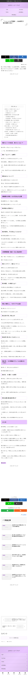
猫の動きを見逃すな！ (11, 116)
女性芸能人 (3, 665)
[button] (18, 60)
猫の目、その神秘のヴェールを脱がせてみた (14, 131)
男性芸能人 (3, 668)
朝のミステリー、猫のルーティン (13, 122)
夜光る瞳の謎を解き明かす (11, 135)
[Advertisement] (14, 40)
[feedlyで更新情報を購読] (7, 510)
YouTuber (3, 658)
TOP (2, 654)
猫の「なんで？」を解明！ (11, 110)
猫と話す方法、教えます (11, 127)
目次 (12, 106)
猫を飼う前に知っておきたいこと (13, 129)
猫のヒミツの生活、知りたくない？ (12, 109)
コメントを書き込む (14, 637)
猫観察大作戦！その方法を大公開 (12, 114)
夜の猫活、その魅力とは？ (11, 124)
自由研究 (4, 462)
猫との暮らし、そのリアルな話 (11, 125)
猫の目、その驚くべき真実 (11, 133)
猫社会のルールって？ (11, 112)
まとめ (6, 137)
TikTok (2, 661)
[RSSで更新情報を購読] (20, 510)
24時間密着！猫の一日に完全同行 (12, 120)
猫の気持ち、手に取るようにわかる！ (14, 118)
